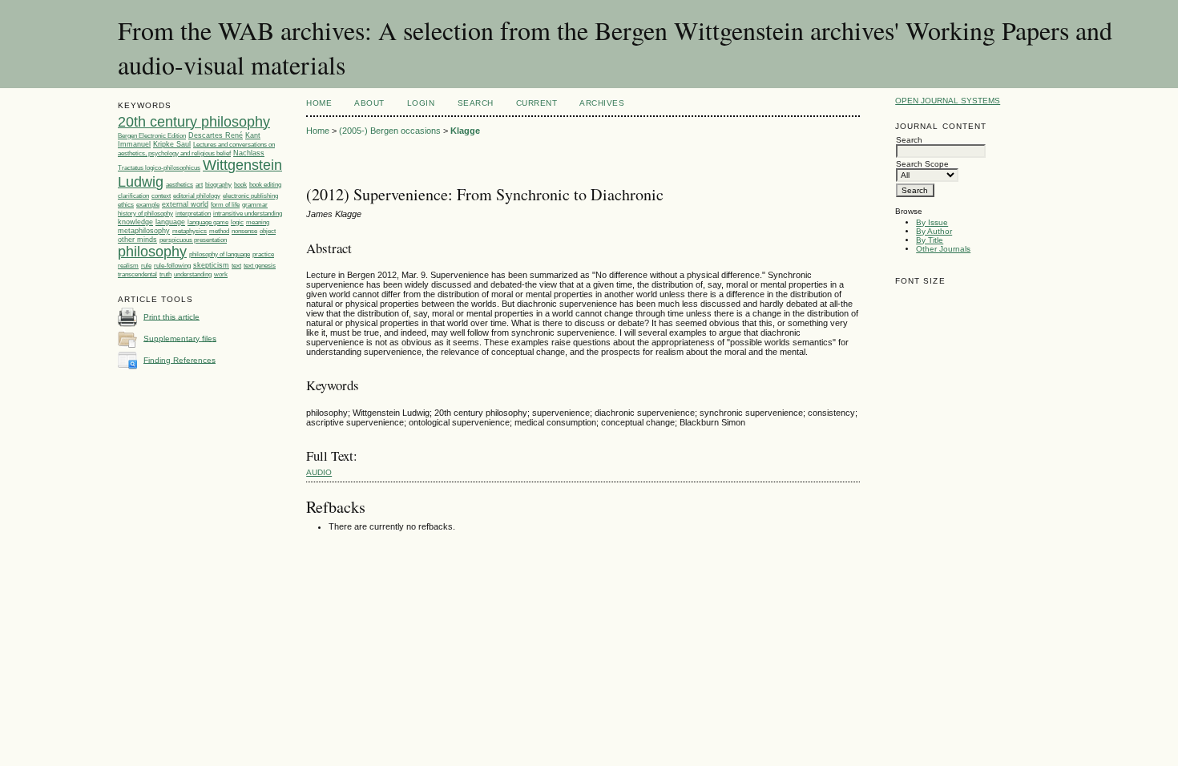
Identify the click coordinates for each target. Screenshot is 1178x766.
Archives (601, 103)
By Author (934, 231)
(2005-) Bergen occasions (390, 130)
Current (537, 103)
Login (421, 103)
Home (319, 103)
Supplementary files (179, 337)
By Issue (932, 222)
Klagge (465, 130)
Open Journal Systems (947, 100)
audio (319, 472)
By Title (929, 240)
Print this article (171, 316)
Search (476, 103)
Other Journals (943, 248)
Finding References (179, 359)
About (369, 103)
